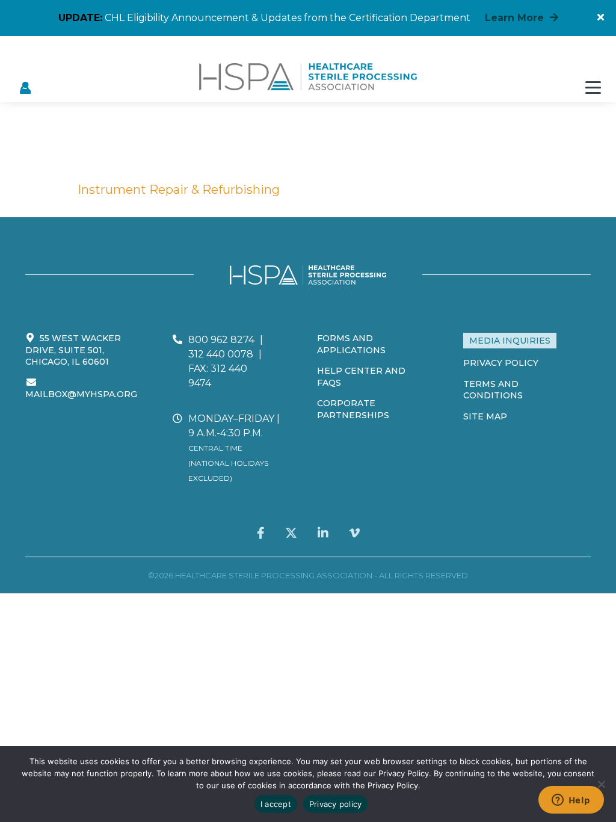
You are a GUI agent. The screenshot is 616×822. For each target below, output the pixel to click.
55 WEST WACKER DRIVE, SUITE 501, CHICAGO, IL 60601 (73, 350)
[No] (601, 784)
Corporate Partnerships (353, 409)
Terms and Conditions (493, 390)
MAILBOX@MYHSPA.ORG (81, 394)
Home (43, 189)
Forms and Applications (351, 344)
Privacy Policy (500, 362)
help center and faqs (361, 376)
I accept (275, 804)
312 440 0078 (220, 354)
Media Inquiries (509, 340)
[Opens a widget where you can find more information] (571, 801)
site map (485, 416)
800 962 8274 (221, 339)
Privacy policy (335, 804)
